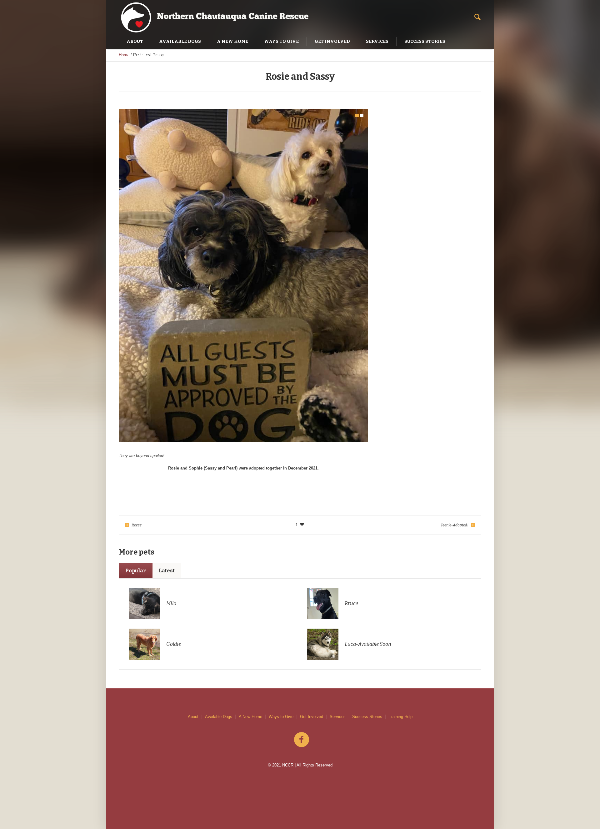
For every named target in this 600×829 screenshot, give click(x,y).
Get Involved (311, 717)
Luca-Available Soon (368, 644)
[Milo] (144, 603)
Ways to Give (281, 717)
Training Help (400, 717)
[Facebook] (301, 740)
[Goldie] (144, 643)
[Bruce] (322, 603)
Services (338, 717)
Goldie (173, 644)
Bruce (351, 603)
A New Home (250, 717)
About (193, 717)
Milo (171, 603)
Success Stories (367, 717)
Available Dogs (218, 717)
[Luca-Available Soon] (322, 643)
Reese (137, 525)
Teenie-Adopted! (454, 525)
